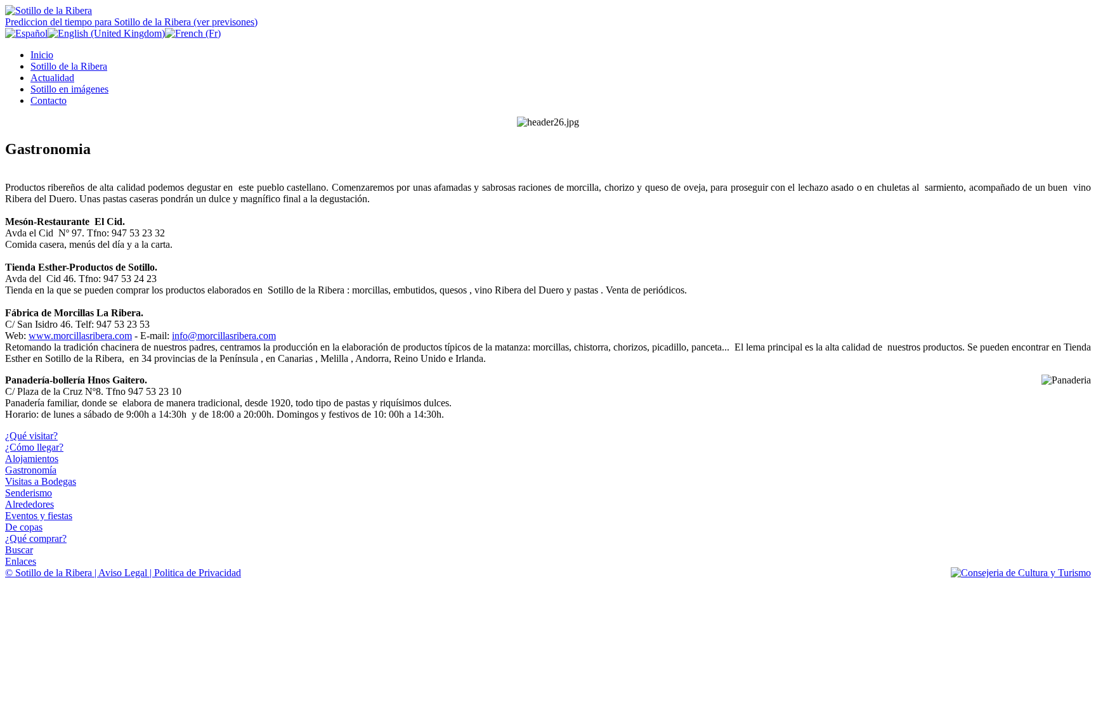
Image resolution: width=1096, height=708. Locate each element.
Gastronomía (30, 470)
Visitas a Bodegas (40, 481)
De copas (23, 527)
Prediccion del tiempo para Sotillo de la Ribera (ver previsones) (131, 21)
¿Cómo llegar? (34, 447)
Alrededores (29, 504)
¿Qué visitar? (31, 435)
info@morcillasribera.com (224, 335)
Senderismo (28, 492)
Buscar (19, 549)
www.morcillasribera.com (80, 335)
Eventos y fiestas (38, 515)
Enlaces (20, 561)
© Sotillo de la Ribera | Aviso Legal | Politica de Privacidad (123, 572)
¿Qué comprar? (36, 538)
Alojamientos (31, 458)
